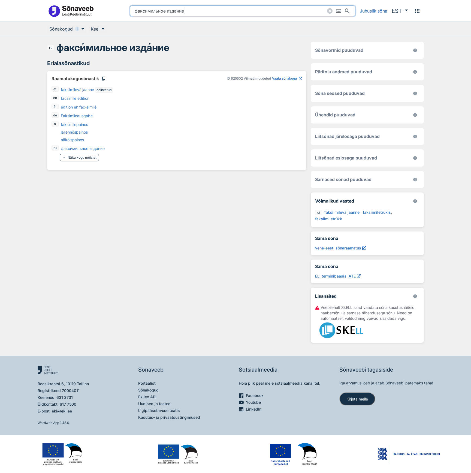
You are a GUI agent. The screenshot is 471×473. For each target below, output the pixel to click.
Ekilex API (147, 396)
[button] (400, 11)
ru (50, 48)
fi (55, 124)
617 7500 (68, 404)
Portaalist (147, 383)
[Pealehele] (71, 10)
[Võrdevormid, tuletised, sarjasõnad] (415, 93)
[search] (242, 10)
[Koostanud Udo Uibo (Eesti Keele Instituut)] (415, 72)
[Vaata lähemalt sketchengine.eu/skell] (415, 296)
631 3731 (64, 397)
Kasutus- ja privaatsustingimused (169, 417)
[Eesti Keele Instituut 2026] (415, 115)
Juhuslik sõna (373, 11)
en (55, 98)
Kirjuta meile (357, 399)
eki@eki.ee (62, 411)
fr (55, 106)
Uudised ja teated (154, 403)
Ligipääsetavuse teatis (159, 410)
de (55, 115)
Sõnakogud (148, 390)
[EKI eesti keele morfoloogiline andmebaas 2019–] (415, 50)
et (54, 89)
